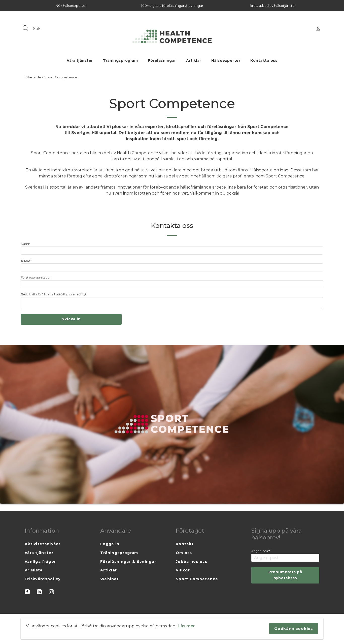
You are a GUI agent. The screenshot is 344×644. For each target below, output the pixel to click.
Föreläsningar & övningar (128, 561)
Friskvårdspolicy (43, 579)
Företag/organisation (36, 277)
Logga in (109, 544)
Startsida (33, 77)
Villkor (183, 570)
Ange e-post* (260, 551)
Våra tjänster (80, 60)
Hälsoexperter (225, 60)
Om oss (184, 552)
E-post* (26, 260)
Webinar (109, 579)
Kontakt (185, 544)
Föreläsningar (162, 60)
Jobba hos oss (191, 561)
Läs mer (186, 626)
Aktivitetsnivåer (43, 544)
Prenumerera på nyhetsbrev (285, 575)
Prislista (34, 570)
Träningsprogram (120, 60)
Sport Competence (197, 579)
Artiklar (193, 60)
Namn (25, 244)
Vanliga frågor (40, 561)
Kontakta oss (263, 60)
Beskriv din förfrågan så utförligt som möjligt (53, 294)
